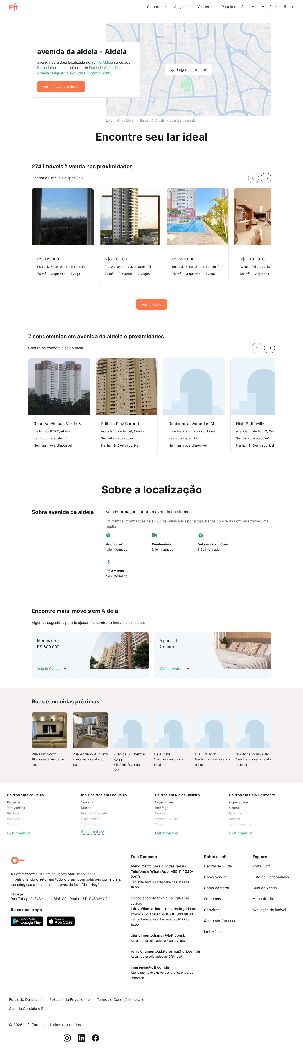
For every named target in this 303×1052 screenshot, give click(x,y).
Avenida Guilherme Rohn (89, 73)
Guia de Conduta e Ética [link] (29, 1008)
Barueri (145, 120)
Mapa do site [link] (263, 898)
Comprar (154, 6)
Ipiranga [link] (235, 813)
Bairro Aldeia (102, 62)
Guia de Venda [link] (264, 888)
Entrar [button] (289, 6)
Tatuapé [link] (13, 824)
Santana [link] (87, 802)
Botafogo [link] (161, 808)
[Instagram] (67, 1038)
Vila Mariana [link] (16, 808)
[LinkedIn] (81, 1038)
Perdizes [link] (13, 813)
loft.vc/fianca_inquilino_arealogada (161, 908)
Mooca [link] (86, 808)
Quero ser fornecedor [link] (222, 920)
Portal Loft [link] (261, 866)
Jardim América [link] (240, 824)
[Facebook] (95, 1038)
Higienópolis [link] (90, 819)
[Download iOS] (61, 922)
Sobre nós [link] (212, 898)
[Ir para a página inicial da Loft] (15, 7)
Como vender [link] (215, 877)
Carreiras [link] (211, 910)
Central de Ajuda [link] (218, 866)
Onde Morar (126, 120)
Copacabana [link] (164, 802)
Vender (203, 6)
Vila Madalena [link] (91, 824)
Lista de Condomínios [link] (270, 877)
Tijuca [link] (159, 824)
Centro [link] (160, 813)
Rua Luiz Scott (101, 67)
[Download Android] (27, 922)
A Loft (267, 6)
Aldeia (160, 120)
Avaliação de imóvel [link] (269, 910)
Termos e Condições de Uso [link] (120, 999)
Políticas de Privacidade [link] (69, 999)
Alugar (179, 6)
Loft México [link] (214, 931)
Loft (109, 120)
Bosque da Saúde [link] (94, 813)
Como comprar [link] (216, 888)
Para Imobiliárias (235, 6)
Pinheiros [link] (13, 802)
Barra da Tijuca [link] (166, 819)
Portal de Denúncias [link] (25, 999)
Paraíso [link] (234, 819)
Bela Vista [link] (14, 819)
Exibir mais (16, 833)
